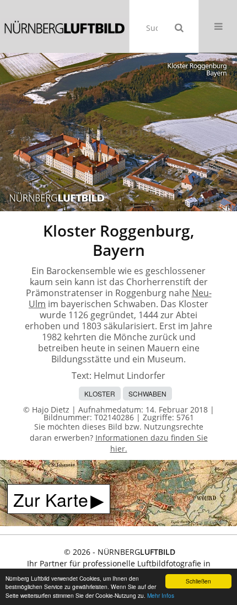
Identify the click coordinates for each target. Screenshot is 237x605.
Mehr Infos (160, 595)
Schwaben (147, 393)
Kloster (99, 393)
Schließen (198, 581)
